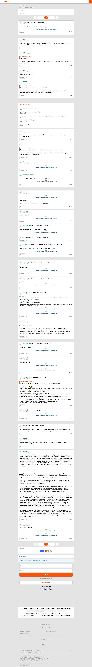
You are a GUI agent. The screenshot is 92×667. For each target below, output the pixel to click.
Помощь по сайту (24, 633)
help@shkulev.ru (29, 664)
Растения (32, 7)
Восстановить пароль (46, 578)
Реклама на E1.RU (51, 631)
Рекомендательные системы (26, 665)
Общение (21, 7)
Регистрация (46, 582)
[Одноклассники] (47, 551)
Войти (46, 574)
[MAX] (44, 551)
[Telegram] (51, 551)
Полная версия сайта (25, 631)
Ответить (22, 32)
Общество (27, 7)
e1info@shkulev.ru (51, 663)
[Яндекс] (46, 589)
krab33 (25, 410)
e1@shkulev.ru (35, 661)
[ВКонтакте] (41, 551)
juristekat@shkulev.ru (60, 663)
